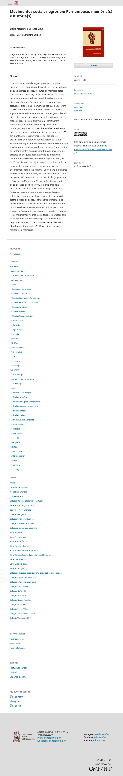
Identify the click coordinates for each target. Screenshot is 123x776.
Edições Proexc (16, 496)
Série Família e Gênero (20, 546)
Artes (13, 284)
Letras (14, 356)
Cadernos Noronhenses (20, 509)
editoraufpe (100, 737)
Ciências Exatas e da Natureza (24, 302)
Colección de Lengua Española (23, 528)
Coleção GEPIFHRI (18, 591)
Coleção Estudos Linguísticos (23, 581)
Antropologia (17, 270)
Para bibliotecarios (18, 648)
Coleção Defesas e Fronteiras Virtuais (26, 500)
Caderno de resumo (19, 487)
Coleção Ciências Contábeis (22, 523)
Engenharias (16, 329)
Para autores (15, 643)
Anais (12, 482)
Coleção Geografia (18, 514)
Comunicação (17, 320)
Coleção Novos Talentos (20, 600)
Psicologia (15, 365)
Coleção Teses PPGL (19, 609)
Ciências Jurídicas (19, 307)
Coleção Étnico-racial (19, 586)
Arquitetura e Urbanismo (22, 275)
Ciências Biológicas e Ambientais (25, 298)
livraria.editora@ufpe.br (48, 737)
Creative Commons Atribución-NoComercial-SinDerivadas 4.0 (93, 149)
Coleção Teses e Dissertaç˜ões (23, 613)
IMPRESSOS (15, 370)
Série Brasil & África (18, 541)
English (13, 672)
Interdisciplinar (18, 352)
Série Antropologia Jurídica (22, 505)
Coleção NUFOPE (17, 604)
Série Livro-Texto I (18, 559)
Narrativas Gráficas (18, 491)
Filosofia (15, 334)
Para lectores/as (17, 638)
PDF (95, 65)
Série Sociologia (17, 568)
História (78, 110)
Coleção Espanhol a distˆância (23, 577)
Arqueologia (16, 280)
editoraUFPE (99, 740)
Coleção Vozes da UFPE (20, 618)
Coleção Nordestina (18, 595)
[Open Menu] (10, 3)
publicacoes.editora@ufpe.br (51, 740)
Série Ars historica (83, 93)
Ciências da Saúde (19, 293)
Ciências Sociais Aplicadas (22, 316)
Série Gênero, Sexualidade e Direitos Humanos (30, 555)
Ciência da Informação (21, 289)
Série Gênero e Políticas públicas (24, 550)
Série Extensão (16, 532)
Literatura (15, 361)
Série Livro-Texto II (18, 563)
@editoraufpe (102, 734)
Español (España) (18, 676)
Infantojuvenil (17, 347)
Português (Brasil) (19, 667)
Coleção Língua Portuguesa (22, 518)
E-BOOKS (78, 107)
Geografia (15, 338)
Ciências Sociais (18, 311)
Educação (15, 325)
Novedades (15, 254)
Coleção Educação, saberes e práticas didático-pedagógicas (36, 572)
